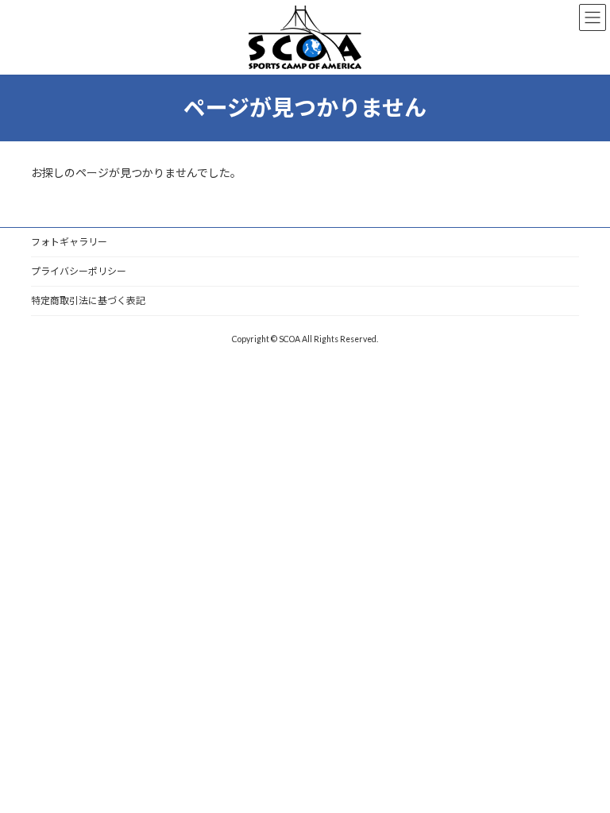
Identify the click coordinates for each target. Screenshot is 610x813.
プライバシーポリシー (78, 271)
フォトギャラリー (69, 242)
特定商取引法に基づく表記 (88, 300)
